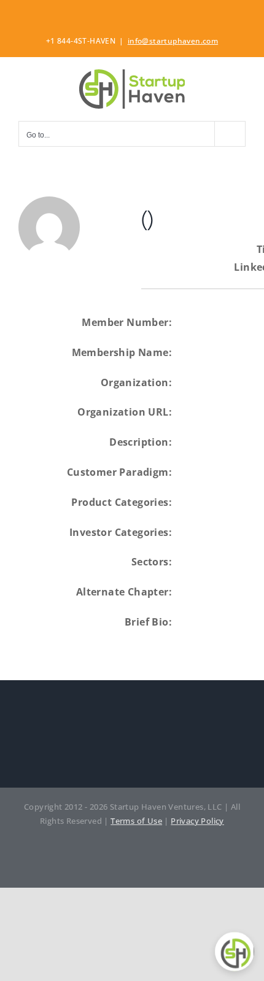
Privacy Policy (197, 820)
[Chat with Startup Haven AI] (234, 951)
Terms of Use (136, 820)
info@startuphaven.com (173, 41)
